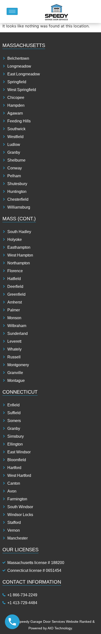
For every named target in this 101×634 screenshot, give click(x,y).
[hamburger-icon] (12, 11)
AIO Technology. (60, 628)
